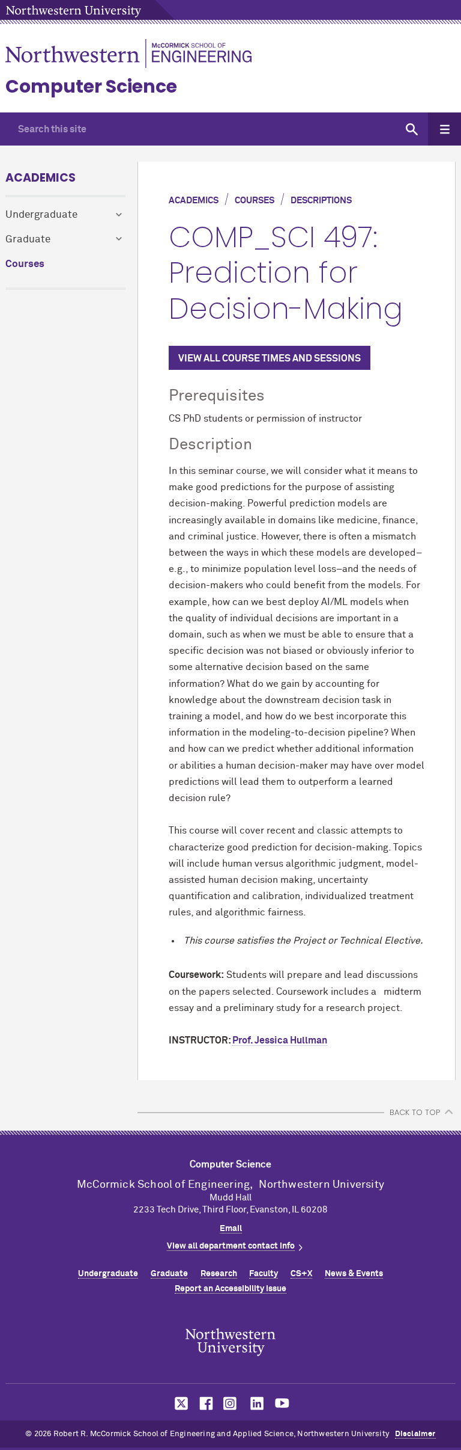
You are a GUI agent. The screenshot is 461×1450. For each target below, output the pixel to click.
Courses (24, 264)
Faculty (263, 1274)
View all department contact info (231, 1246)
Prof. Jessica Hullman (279, 1040)
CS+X (301, 1274)
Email (231, 1228)
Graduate (27, 240)
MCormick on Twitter (179, 1403)
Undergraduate (41, 215)
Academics (40, 178)
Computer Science (91, 86)
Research (218, 1274)
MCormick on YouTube (282, 1403)
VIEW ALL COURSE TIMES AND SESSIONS (269, 358)
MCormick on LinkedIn (256, 1403)
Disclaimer (415, 1434)
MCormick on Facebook (205, 1403)
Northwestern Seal (230, 1342)
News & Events (354, 1274)
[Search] (411, 129)
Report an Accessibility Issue (230, 1289)
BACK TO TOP (415, 1112)
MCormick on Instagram (230, 1403)
